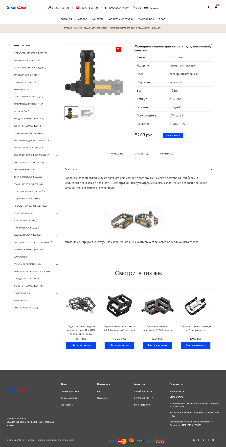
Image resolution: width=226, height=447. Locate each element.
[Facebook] (198, 440)
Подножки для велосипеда (28, 191)
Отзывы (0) (141, 153)
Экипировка (20, 293)
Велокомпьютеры (23, 82)
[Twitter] (203, 440)
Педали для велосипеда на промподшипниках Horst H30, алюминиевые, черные (81, 330)
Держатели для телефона (26, 104)
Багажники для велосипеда (28, 67)
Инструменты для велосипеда (29, 140)
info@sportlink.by (142, 404)
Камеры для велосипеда (26, 147)
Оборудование (21, 169)
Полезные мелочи (23, 213)
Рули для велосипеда (25, 227)
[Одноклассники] (208, 440)
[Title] (218, 440)
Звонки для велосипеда (26, 126)
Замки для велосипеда (25, 75)
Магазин (78, 28)
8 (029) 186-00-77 (143, 391)
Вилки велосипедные (25, 60)
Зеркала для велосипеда (26, 133)
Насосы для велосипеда (26, 162)
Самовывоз (102, 398)
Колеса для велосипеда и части (30, 155)
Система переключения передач (30, 242)
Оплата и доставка (70, 391)
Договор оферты (69, 398)
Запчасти (18, 111)
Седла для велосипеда (25, 235)
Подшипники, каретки (25, 198)
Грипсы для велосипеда (26, 96)
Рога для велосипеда (24, 220)
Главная (68, 28)
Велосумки (19, 89)
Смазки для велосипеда (26, 249)
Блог (99, 391)
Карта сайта (67, 404)
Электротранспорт (23, 307)
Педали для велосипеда (95, 28)
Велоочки (19, 257)
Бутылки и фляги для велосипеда (31, 271)
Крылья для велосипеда (26, 286)
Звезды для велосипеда (26, 118)
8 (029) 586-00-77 (143, 398)
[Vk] (194, 440)
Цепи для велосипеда (25, 278)
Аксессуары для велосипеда (28, 53)
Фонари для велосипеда (26, 177)
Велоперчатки (21, 300)
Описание (117, 153)
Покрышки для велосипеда (27, 206)
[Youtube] (213, 440)
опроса (48, 421)
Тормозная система (24, 264)
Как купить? (167, 153)
